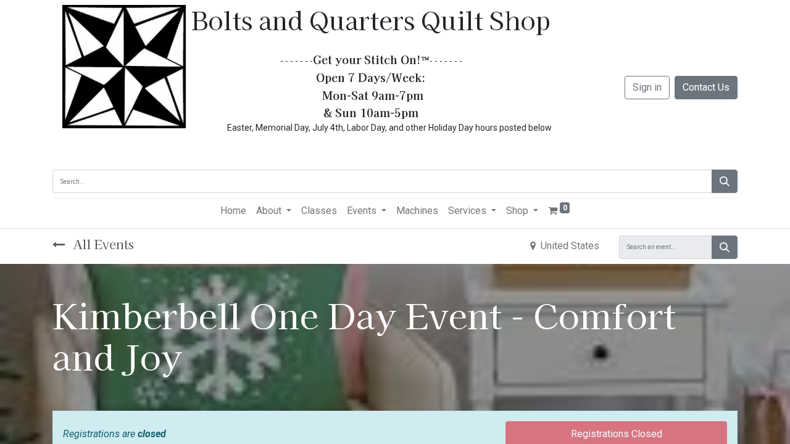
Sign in (647, 87)
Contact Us (706, 87)
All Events (102, 244)
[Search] (725, 181)
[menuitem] (233, 211)
